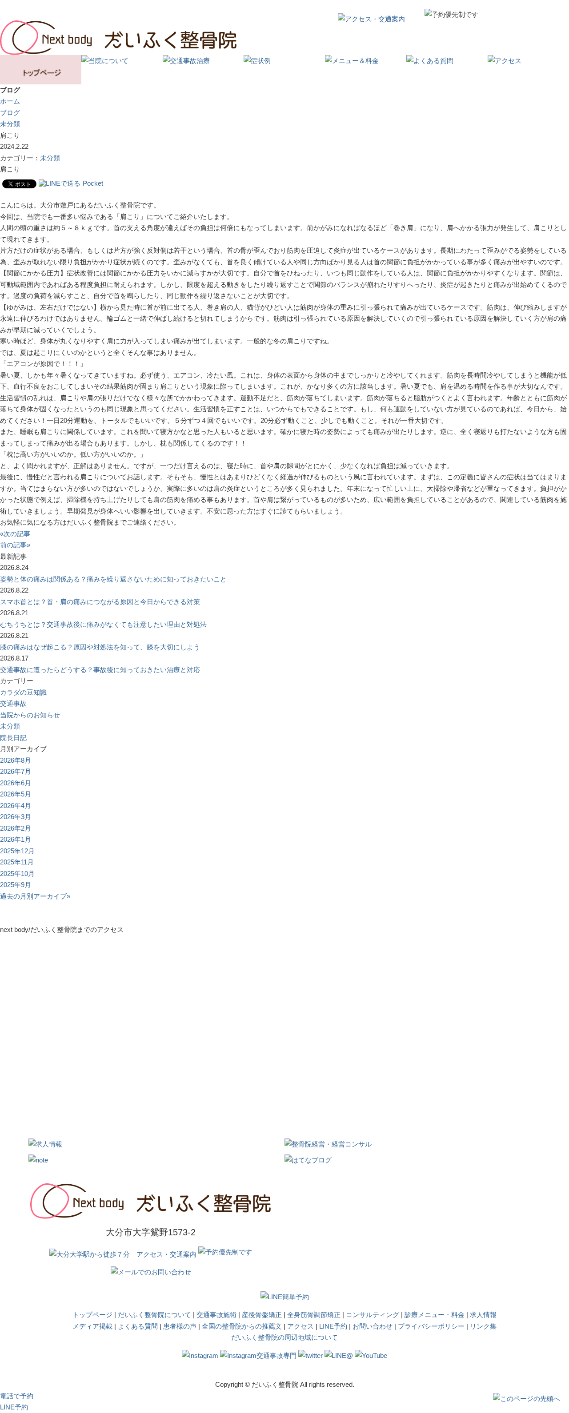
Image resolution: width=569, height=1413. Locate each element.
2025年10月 (17, 873)
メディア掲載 (92, 1326)
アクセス (300, 1326)
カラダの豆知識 (23, 692)
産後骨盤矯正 (262, 1314)
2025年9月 (15, 884)
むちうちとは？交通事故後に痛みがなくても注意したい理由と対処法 (103, 624)
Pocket (93, 183)
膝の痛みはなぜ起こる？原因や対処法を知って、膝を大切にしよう (100, 647)
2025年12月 (17, 851)
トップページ (92, 1314)
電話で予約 (16, 1396)
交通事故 (13, 703)
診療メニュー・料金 (435, 1314)
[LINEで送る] (59, 183)
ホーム (10, 101)
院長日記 (13, 737)
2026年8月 (15, 760)
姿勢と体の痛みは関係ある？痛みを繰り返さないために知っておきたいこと (113, 579)
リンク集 (483, 1326)
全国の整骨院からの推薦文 (242, 1326)
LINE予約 (333, 1326)
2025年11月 (17, 862)
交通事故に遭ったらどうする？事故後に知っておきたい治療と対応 (100, 669)
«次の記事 (15, 533)
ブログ (10, 112)
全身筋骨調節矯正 (314, 1314)
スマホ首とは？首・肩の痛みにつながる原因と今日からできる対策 (100, 601)
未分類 (10, 123)
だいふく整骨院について (154, 1314)
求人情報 (483, 1314)
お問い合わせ (373, 1326)
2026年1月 (15, 839)
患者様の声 (179, 1326)
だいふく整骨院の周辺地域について (284, 1337)
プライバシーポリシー (431, 1326)
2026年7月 (15, 771)
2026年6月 (15, 783)
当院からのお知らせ (30, 715)
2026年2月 (15, 828)
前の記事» (15, 545)
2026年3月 (15, 816)
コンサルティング (372, 1314)
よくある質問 (138, 1326)
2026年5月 (15, 794)
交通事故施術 (216, 1314)
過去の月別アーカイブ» (35, 896)
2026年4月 (15, 805)
